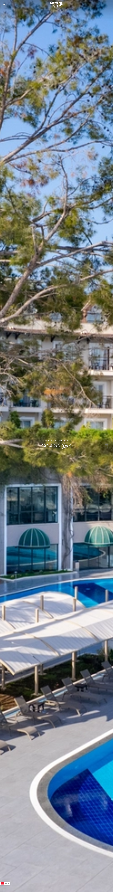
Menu (4, 5)
